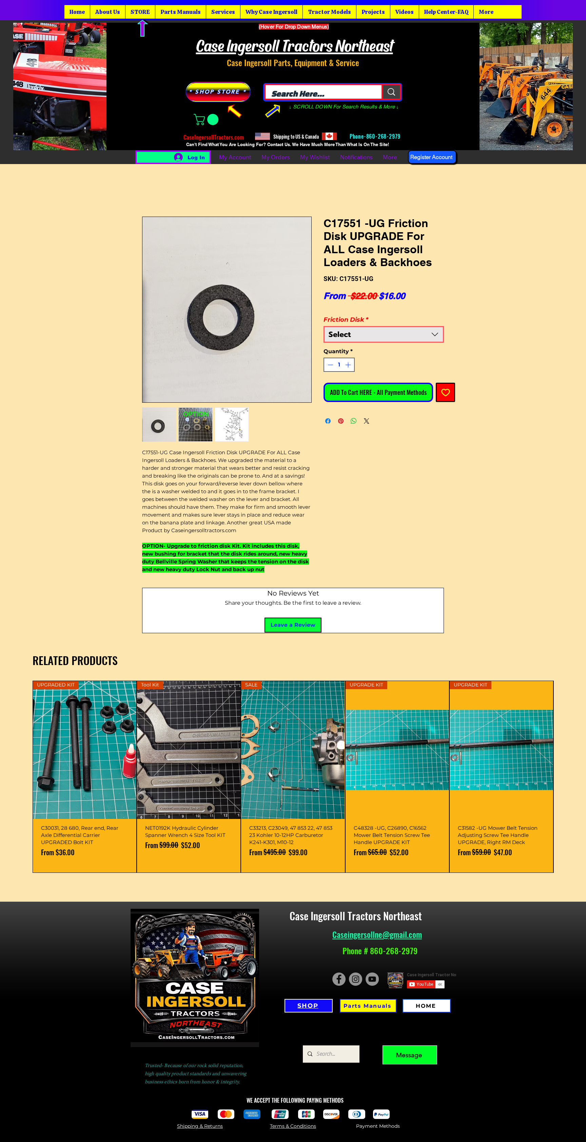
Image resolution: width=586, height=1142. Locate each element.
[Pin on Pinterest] (341, 412)
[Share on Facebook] (328, 412)
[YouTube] (372, 924)
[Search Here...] (391, 92)
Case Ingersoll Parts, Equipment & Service (293, 62)
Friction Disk (346, 311)
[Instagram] (355, 924)
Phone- (357, 136)
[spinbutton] (339, 355)
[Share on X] (367, 412)
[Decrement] (329, 355)
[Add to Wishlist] (445, 383)
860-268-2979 (384, 136)
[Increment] (348, 355)
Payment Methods (378, 1072)
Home (150, 188)
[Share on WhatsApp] (354, 412)
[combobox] (384, 325)
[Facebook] (339, 924)
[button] (207, 119)
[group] (293, 722)
